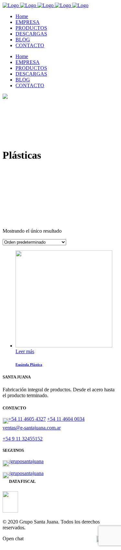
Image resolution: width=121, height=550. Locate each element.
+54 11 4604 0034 (66, 419)
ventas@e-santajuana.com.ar (32, 427)
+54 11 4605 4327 (27, 419)
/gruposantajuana (26, 461)
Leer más (24, 351)
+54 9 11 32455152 (23, 438)
